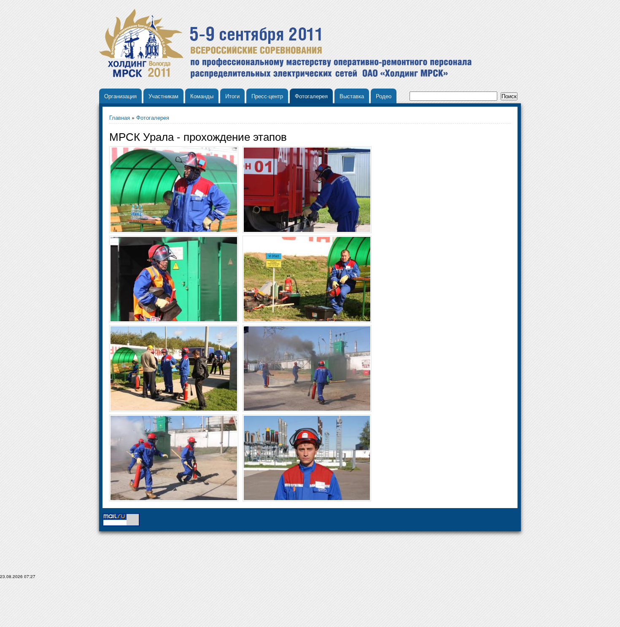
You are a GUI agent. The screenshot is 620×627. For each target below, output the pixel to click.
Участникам (163, 96)
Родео (383, 96)
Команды (201, 96)
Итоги (232, 96)
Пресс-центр (267, 96)
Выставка (352, 96)
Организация (120, 96)
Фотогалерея (311, 96)
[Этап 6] (174, 190)
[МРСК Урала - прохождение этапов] (307, 458)
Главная (119, 117)
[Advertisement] (310, 606)
